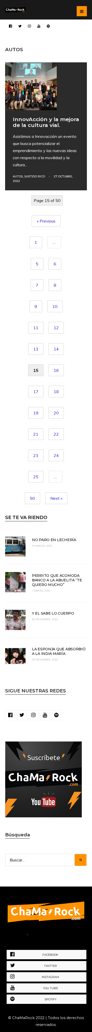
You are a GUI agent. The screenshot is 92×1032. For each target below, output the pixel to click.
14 (56, 349)
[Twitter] (20, 26)
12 (56, 327)
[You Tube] (39, 26)
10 (54, 306)
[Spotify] (48, 26)
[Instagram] (29, 26)
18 (56, 391)
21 (35, 434)
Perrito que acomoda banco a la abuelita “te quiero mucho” (57, 580)
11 (35, 327)
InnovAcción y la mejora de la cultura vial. (46, 122)
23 (35, 455)
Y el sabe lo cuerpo (53, 613)
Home (16, 935)
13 (35, 349)
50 (32, 498)
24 (56, 455)
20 (56, 412)
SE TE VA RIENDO (26, 517)
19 (35, 412)
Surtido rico (34, 176)
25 (35, 476)
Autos (18, 176)
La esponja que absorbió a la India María (59, 651)
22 (56, 434)
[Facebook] (10, 26)
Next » (56, 498)
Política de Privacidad (56, 935)
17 (35, 391)
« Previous (46, 221)
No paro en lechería (54, 540)
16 (56, 370)
